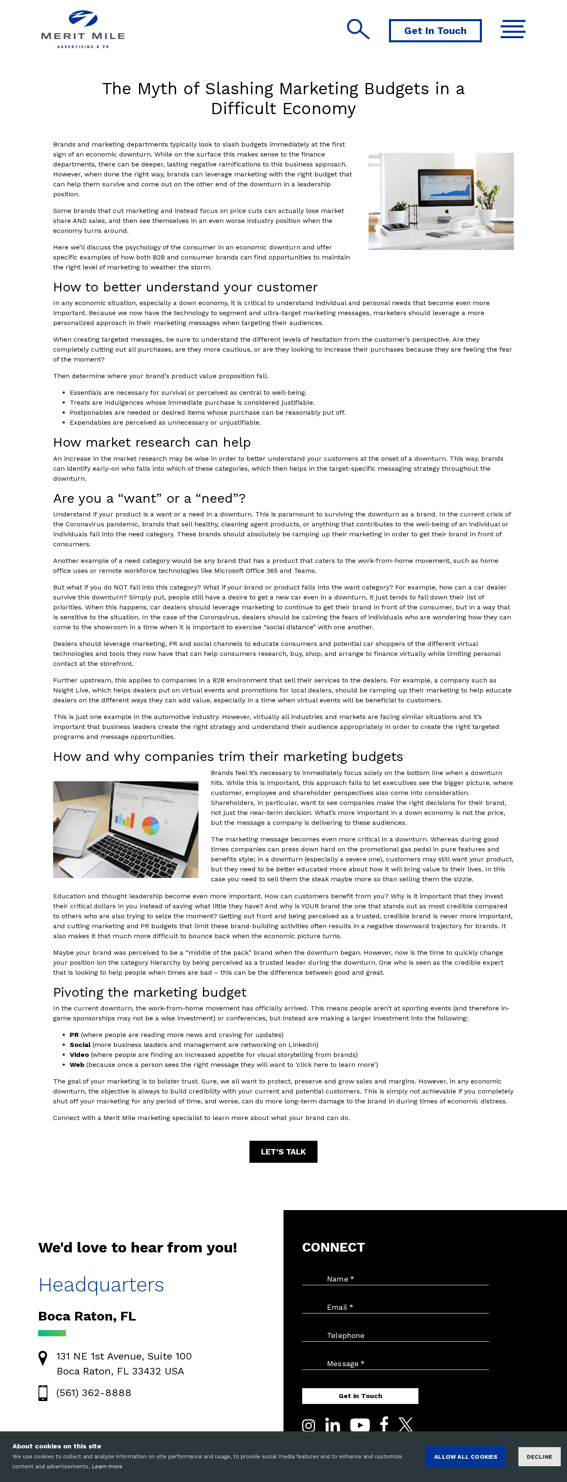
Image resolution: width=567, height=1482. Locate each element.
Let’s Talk (283, 1152)
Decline (539, 1456)
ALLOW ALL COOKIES (465, 1456)
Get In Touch (435, 31)
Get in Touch (360, 1396)
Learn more (107, 1466)
